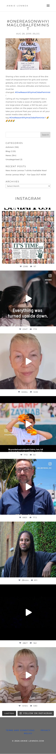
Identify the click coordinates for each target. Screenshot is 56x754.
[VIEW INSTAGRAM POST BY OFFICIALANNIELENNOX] (53, 260)
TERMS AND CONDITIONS (20, 730)
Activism (10, 147)
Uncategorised (13, 159)
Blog (36, 33)
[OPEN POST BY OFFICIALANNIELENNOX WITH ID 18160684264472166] (28, 424)
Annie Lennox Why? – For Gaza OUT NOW (26, 174)
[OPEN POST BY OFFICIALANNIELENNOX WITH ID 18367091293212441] (28, 675)
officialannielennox (27, 211)
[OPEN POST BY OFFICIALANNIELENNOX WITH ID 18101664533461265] (28, 549)
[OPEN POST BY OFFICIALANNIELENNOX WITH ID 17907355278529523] (28, 361)
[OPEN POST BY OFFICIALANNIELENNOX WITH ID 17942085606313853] (28, 236)
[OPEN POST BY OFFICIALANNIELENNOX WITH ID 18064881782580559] (28, 612)
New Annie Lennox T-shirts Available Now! (26, 170)
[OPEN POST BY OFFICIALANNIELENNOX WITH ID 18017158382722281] (28, 298)
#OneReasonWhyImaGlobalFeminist (32, 92)
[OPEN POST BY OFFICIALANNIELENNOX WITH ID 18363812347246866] (28, 487)
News (8, 155)
